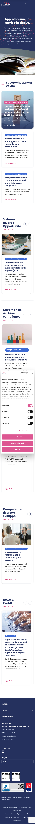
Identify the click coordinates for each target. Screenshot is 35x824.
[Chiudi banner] (32, 373)
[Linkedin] (2, 751)
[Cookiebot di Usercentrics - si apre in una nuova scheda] (21, 373)
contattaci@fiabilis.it (9, 736)
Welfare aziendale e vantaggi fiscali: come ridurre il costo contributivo (15, 142)
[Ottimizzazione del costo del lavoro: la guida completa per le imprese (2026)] (16, 244)
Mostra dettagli (24, 431)
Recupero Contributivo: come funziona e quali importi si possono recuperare (16, 181)
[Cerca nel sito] (26, 4)
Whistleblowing (17, 821)
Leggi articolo (9, 125)
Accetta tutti (17, 437)
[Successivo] (30, 224)
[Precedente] (25, 224)
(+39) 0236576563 (8, 739)
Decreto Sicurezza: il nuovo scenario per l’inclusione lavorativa (16, 357)
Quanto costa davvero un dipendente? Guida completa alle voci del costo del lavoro (17, 111)
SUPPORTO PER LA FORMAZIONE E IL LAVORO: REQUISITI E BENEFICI (14, 556)
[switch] (30, 411)
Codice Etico (26, 817)
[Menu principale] (32, 4)
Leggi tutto (9, 163)
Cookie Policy (17, 811)
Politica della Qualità (10, 807)
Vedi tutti (7, 230)
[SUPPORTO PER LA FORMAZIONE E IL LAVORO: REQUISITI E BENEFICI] (16, 534)
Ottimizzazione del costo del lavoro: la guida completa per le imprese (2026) (15, 266)
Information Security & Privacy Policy (17, 814)
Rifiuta (17, 449)
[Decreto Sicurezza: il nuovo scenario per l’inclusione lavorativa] (17, 334)
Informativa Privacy (25, 807)
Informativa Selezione (12, 817)
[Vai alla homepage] (5, 4)
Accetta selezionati (17, 443)
